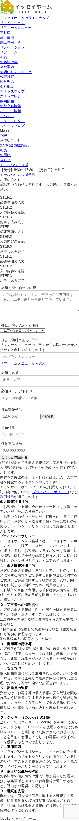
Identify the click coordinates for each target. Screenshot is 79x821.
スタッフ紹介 (10, 96)
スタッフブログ (12, 126)
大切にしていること (16, 72)
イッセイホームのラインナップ (24, 18)
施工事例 (7, 37)
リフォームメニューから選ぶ (23, 363)
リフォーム (9, 52)
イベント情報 (10, 111)
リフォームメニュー (16, 28)
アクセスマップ (12, 91)
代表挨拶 (7, 77)
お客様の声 (9, 62)
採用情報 (7, 101)
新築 (3, 57)
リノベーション (12, 23)
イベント (7, 116)
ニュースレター (12, 121)
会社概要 (7, 86)
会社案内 (7, 67)
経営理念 (7, 81)
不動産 (5, 33)
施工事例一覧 (10, 42)
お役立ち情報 (10, 106)
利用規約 (7, 497)
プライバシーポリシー (50, 492)
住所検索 (48, 416)
